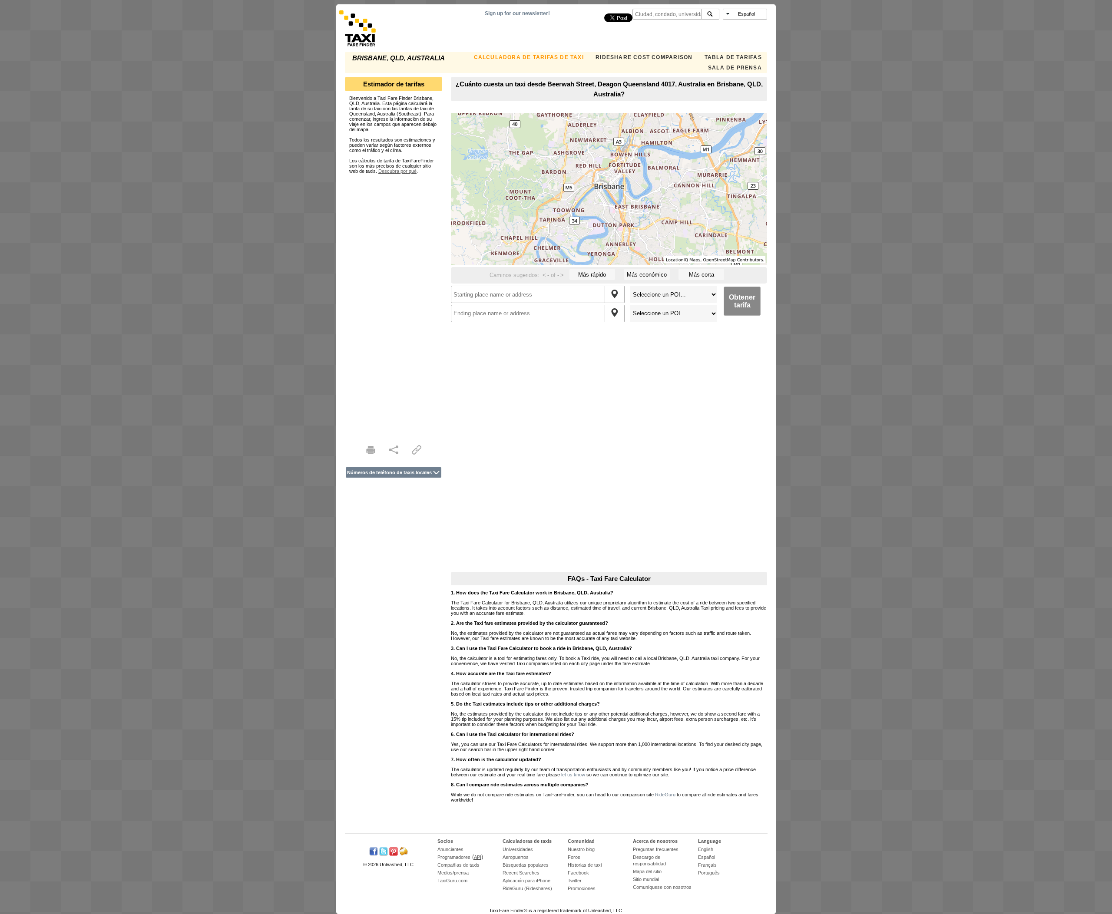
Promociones (582, 888)
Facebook (578, 872)
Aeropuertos (516, 857)
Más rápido (592, 274)
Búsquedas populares (526, 865)
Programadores (453, 857)
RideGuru (665, 794)
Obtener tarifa (742, 301)
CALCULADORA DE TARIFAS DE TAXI (529, 57)
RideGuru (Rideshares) (527, 888)
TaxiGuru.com (452, 880)
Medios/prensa (453, 872)
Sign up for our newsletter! (517, 13)
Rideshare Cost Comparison (644, 57)
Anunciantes (450, 849)
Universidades (518, 849)
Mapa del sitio (647, 871)
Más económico (647, 274)
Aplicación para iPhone (526, 880)
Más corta (701, 274)
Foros (574, 857)
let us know (573, 774)
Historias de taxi (585, 865)
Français (707, 865)
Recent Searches (521, 872)
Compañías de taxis (458, 865)
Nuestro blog (581, 849)
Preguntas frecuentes (655, 849)
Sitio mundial (646, 879)
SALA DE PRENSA (735, 68)
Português (709, 872)
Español (706, 857)
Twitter (575, 880)
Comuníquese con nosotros (662, 887)
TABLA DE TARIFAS (733, 57)
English (705, 849)
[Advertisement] (393, 304)
